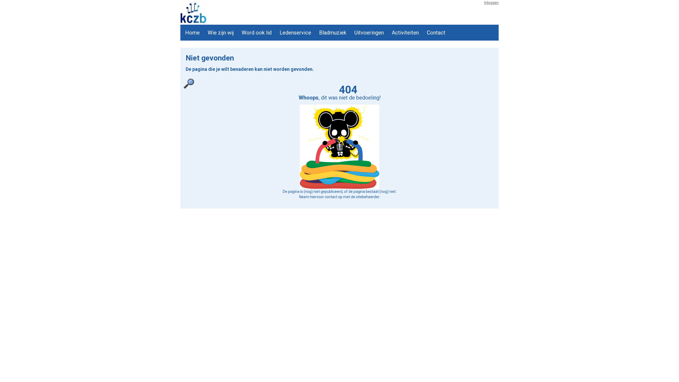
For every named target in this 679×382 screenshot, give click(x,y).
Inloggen (491, 3)
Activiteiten (405, 32)
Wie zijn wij (221, 32)
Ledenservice (295, 32)
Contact (436, 32)
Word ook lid (257, 32)
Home (192, 32)
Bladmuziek (332, 32)
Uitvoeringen (369, 32)
